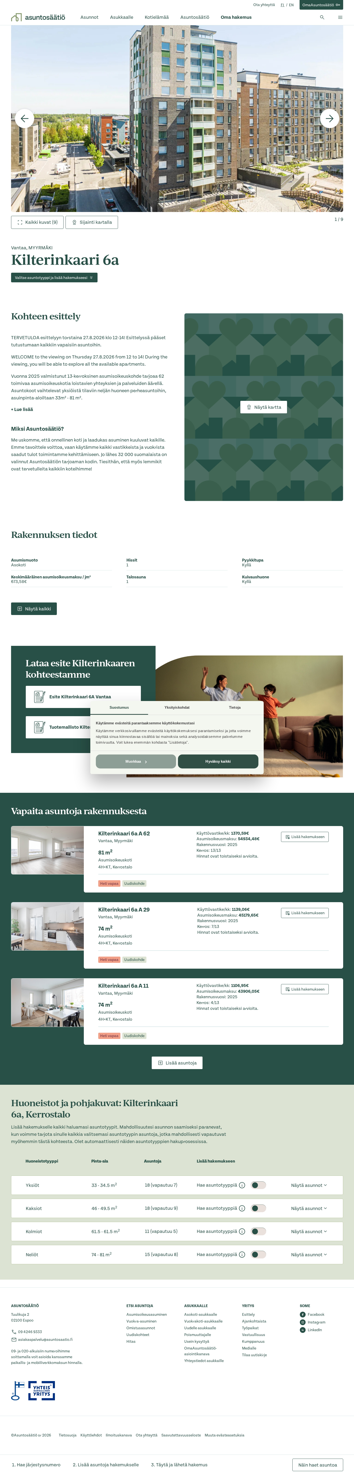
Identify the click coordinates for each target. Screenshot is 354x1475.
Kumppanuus (253, 1341)
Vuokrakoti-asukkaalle (203, 1321)
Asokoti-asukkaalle (200, 1314)
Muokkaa (133, 761)
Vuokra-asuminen (141, 1321)
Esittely (248, 1314)
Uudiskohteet (137, 1335)
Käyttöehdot (91, 1435)
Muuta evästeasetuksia (224, 1435)
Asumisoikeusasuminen (146, 1314)
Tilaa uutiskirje (254, 1355)
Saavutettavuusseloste (181, 1435)
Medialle (249, 1348)
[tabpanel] (177, 118)
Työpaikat (250, 1328)
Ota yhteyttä (264, 5)
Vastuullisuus (253, 1335)
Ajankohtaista (254, 1321)
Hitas (131, 1341)
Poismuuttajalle (197, 1335)
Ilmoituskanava (119, 1435)
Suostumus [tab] (119, 707)
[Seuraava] (329, 118)
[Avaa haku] (322, 17)
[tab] (37, 222)
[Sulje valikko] (340, 17)
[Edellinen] (24, 118)
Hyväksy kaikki (217, 761)
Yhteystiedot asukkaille (204, 1361)
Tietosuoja (68, 1435)
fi (283, 5)
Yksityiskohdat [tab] (177, 707)
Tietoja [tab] (235, 707)
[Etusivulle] (38, 17)
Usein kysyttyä (196, 1341)
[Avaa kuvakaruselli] (177, 118)
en (291, 5)
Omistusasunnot (140, 1328)
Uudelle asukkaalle (200, 1328)
